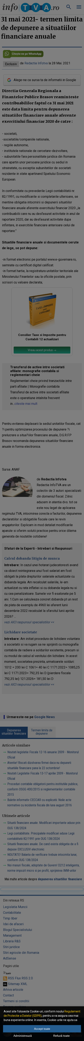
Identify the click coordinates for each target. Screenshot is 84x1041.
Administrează (22, 1035)
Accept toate (42, 1028)
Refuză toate (61, 1035)
